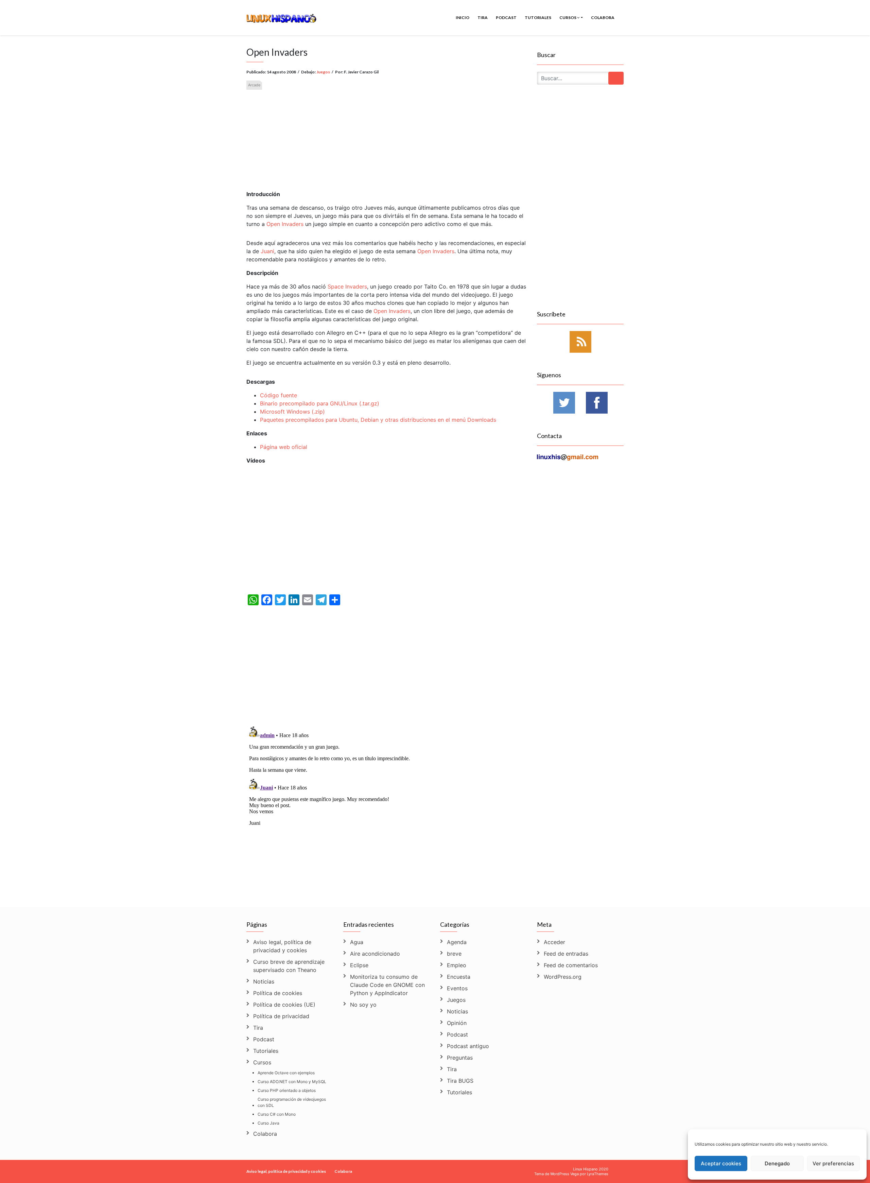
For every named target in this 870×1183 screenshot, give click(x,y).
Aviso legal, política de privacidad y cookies (282, 946)
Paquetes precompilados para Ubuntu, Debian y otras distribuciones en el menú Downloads (378, 419)
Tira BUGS (460, 1080)
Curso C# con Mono (277, 1114)
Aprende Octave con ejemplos (286, 1072)
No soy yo (363, 1004)
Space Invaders (347, 286)
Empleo (456, 965)
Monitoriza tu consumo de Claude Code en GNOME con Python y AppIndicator (387, 984)
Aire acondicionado (375, 953)
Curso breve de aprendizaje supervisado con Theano (289, 965)
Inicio (462, 17)
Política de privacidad (281, 1016)
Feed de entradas (566, 953)
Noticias (263, 981)
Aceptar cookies (721, 1163)
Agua (356, 942)
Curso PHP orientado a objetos (287, 1090)
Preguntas (460, 1057)
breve (454, 953)
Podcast (506, 17)
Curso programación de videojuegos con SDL (292, 1102)
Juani (267, 251)
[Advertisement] (386, 134)
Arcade (254, 85)
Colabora (602, 17)
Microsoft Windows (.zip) (292, 411)
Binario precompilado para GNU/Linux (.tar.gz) (319, 403)
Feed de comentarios (571, 965)
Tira (482, 17)
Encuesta (458, 976)
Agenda (457, 942)
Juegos (323, 71)
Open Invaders (284, 224)
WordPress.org (562, 976)
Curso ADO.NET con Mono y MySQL (292, 1081)
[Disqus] (386, 808)
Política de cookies (277, 993)
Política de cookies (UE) (284, 1004)
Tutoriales (538, 17)
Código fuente (278, 395)
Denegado (777, 1163)
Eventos (457, 988)
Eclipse (359, 965)
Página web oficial (283, 446)
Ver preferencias (833, 1163)
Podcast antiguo (468, 1046)
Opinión (457, 1023)
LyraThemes (597, 1173)
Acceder (554, 942)
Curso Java (268, 1123)
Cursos (568, 17)
